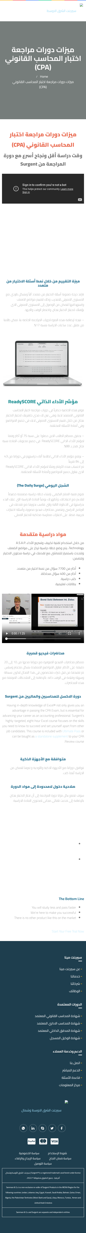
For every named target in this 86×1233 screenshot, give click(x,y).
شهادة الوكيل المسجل (65, 1038)
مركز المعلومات (69, 1085)
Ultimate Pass (71, 731)
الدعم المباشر (71, 1070)
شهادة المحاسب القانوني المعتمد (57, 1016)
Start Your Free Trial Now (68, 931)
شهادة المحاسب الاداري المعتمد (58, 1023)
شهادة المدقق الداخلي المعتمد (59, 1031)
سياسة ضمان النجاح (60, 1158)
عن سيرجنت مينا (69, 969)
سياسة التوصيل (43, 1163)
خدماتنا (75, 976)
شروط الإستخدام (57, 1153)
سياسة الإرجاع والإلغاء (28, 1158)
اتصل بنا (75, 1063)
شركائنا (75, 984)
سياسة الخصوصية (29, 1153)
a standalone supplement (51, 736)
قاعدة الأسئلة (71, 1078)
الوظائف (74, 991)
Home (44, 76)
